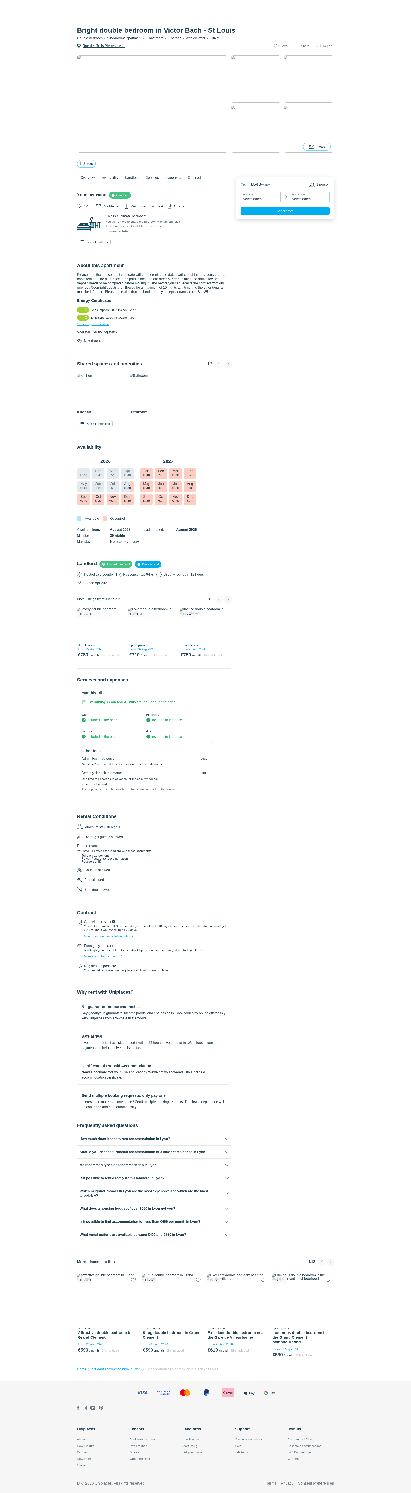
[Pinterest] (101, 1408)
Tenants (137, 1429)
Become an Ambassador (304, 1445)
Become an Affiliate (301, 1439)
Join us (294, 1429)
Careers (293, 1458)
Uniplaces (86, 1429)
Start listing (189, 1445)
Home (81, 1369)
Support (242, 1429)
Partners (83, 1452)
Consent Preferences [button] (316, 1483)
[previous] (83, 624)
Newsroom (84, 1458)
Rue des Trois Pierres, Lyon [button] (104, 46)
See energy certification (93, 324)
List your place (192, 1452)
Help (238, 1445)
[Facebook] (78, 1408)
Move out (298, 194)
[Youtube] (92, 1408)
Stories (134, 1452)
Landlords (191, 1429)
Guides (82, 1465)
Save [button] (284, 46)
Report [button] (327, 46)
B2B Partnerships (299, 1452)
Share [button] (305, 46)
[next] (119, 624)
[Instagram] (85, 1408)
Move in (248, 194)
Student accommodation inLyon (116, 1369)
